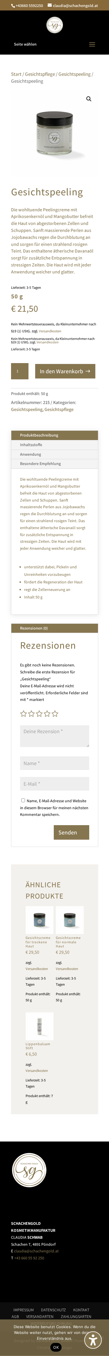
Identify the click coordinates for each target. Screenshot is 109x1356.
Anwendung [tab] (30, 454)
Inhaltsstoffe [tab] (31, 444)
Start (16, 74)
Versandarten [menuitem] (39, 1316)
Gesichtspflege (40, 74)
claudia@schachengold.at (36, 1251)
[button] (54, 44)
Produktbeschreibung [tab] (39, 435)
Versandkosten (50, 331)
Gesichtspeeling (74, 74)
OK (56, 1347)
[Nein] (102, 1338)
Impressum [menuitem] (23, 1309)
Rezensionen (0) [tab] (34, 628)
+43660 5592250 (29, 5)
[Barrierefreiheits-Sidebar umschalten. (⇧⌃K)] (93, 1340)
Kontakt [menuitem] (81, 1309)
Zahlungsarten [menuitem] (76, 1316)
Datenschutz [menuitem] (53, 1309)
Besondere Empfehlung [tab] (40, 463)
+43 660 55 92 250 (29, 1258)
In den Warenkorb (61, 371)
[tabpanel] (54, 541)
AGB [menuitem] (15, 1316)
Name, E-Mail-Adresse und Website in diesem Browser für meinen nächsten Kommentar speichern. (54, 807)
